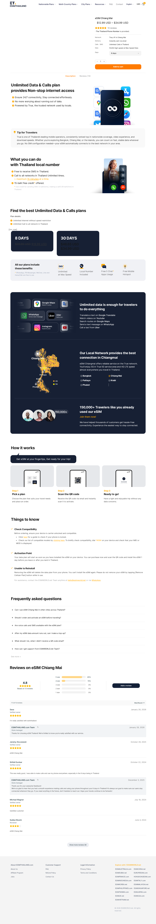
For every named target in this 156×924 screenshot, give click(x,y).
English (129, 4)
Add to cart (118, 67)
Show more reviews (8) (78, 845)
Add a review (126, 685)
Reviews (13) (85, 76)
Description (70, 76)
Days (96, 52)
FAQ (111, 4)
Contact (119, 4)
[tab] (70, 76)
